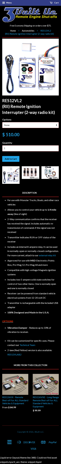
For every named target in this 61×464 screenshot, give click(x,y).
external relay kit (47, 255)
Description (29, 192)
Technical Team (27, 345)
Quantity (7, 142)
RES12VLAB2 (14, 354)
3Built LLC (39, 432)
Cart (56, 2)
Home (13, 30)
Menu (9, 2)
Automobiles (28, 30)
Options (6, 119)
